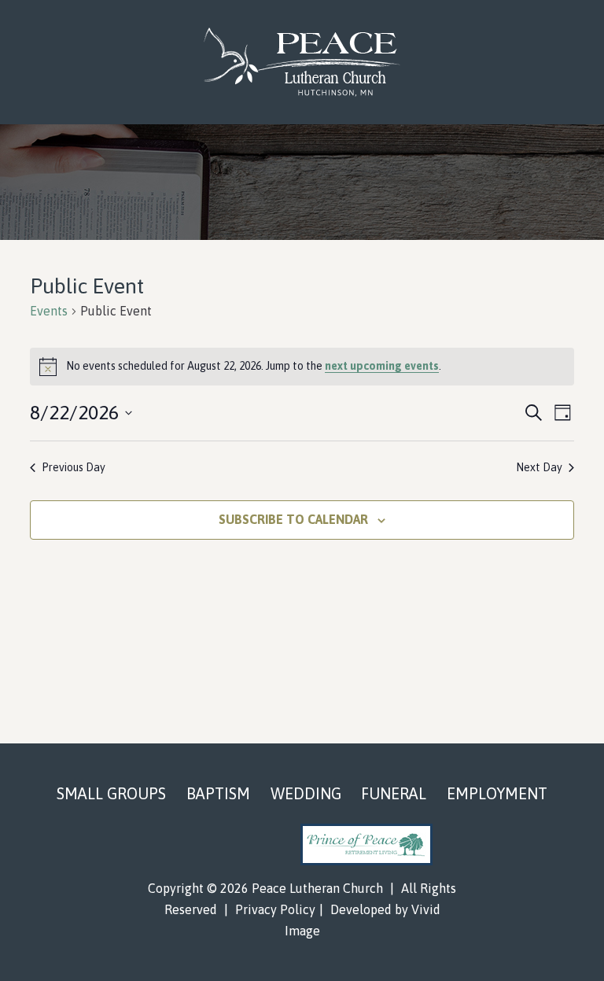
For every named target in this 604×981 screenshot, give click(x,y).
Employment (497, 793)
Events (49, 311)
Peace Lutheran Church (301, 62)
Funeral (393, 793)
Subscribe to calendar (293, 519)
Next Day (539, 467)
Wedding (306, 793)
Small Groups (111, 793)
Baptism (218, 793)
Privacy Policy (275, 909)
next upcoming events (382, 366)
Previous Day (73, 467)
